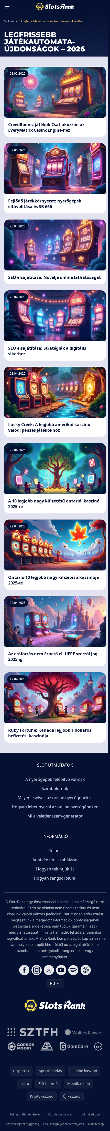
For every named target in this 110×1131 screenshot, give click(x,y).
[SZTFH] (32, 1032)
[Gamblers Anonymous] (46, 1046)
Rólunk (55, 850)
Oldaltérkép (96, 1124)
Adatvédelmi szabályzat (55, 860)
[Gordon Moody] (21, 1046)
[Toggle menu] (7, 7)
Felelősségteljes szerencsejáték (63, 1124)
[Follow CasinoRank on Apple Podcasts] (86, 970)
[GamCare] (74, 1046)
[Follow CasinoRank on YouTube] (61, 970)
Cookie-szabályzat (60, 1114)
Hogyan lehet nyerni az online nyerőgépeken (55, 807)
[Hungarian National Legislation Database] (83, 1032)
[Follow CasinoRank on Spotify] (73, 970)
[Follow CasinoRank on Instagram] (36, 970)
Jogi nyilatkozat (90, 1114)
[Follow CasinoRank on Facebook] (24, 970)
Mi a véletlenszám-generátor (55, 816)
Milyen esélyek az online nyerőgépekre (55, 797)
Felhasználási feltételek (25, 1114)
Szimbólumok (55, 788)
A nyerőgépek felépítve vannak (55, 779)
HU (52, 983)
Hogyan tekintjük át (55, 869)
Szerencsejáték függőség (22, 1124)
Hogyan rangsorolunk (55, 878)
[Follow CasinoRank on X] (49, 970)
